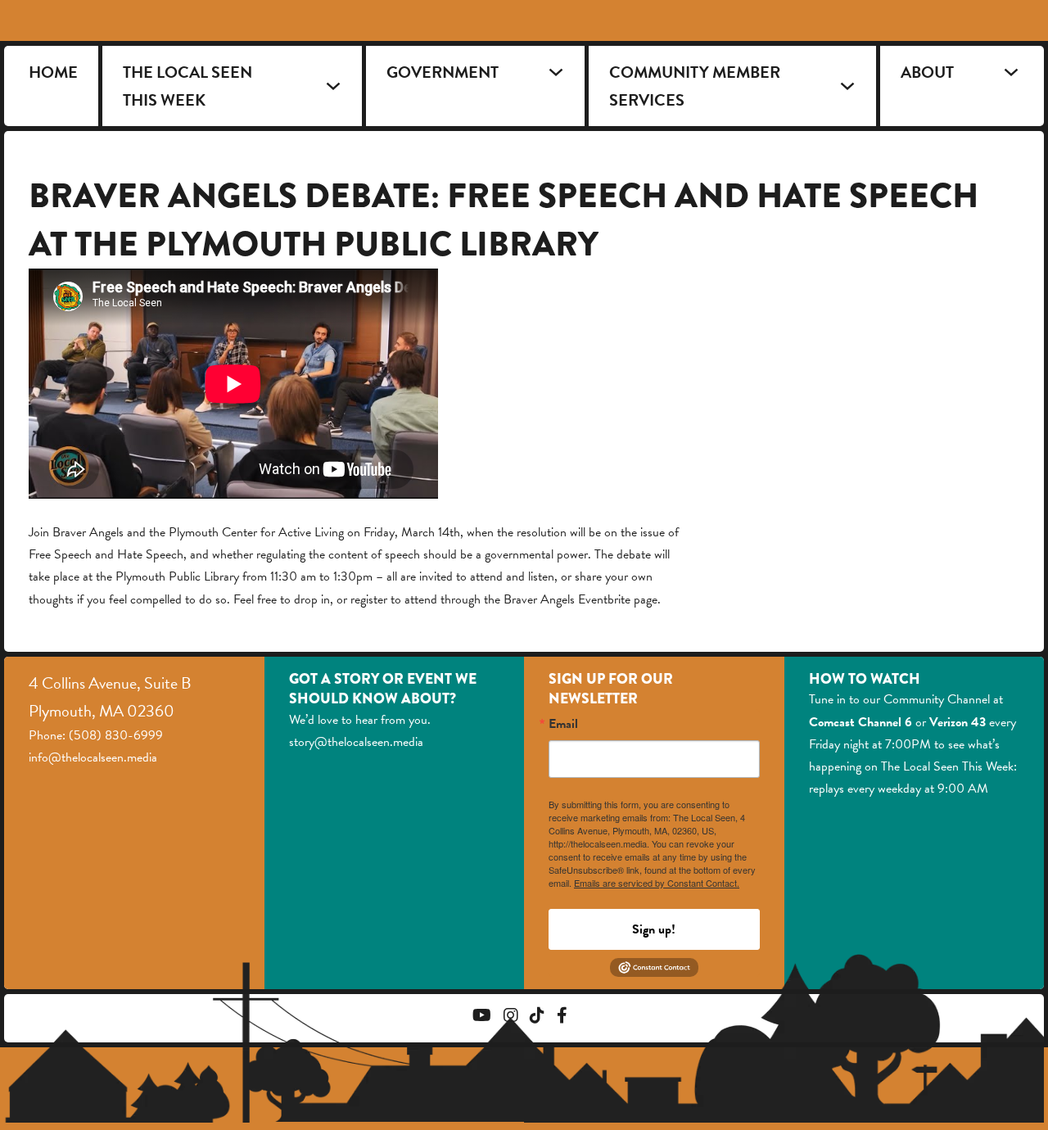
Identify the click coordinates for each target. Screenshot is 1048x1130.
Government (442, 72)
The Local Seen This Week (187, 86)
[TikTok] (537, 1017)
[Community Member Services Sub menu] (847, 86)
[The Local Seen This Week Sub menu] (333, 86)
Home (53, 72)
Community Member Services (694, 86)
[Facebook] (562, 1017)
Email (563, 723)
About (927, 72)
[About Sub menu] (1011, 72)
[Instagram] (511, 1017)
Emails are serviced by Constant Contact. (656, 882)
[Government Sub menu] (556, 72)
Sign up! (653, 929)
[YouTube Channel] (481, 1017)
